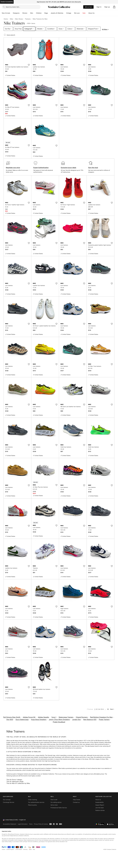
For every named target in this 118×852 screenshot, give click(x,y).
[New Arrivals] (11, 13)
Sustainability (99, 802)
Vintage (68, 13)
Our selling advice (56, 802)
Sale (84, 13)
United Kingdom (10, 849)
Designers (16, 13)
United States (18, 849)
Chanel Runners (82, 717)
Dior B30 (9, 719)
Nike (11, 19)
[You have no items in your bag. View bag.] (114, 7)
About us (98, 800)
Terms (30, 824)
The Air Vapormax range (14, 781)
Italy (34, 849)
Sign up (107, 7)
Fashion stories (100, 810)
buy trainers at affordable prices (68, 742)
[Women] (29, 13)
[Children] (43, 13)
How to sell (54, 800)
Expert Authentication (41, 167)
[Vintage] (72, 13)
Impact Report (99, 805)
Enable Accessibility (7, 2)
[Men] (34, 13)
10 (108, 709)
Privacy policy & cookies (41, 824)
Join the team (99, 808)
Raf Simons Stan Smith (11, 717)
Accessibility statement (9, 824)
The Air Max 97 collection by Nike (18, 783)
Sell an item (88, 7)
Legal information (23, 824)
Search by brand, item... (13, 7)
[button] (114, 7)
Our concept (7, 800)
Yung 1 (53, 717)
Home (6, 19)
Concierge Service (8, 802)
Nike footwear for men (13, 755)
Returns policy (32, 805)
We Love (77, 13)
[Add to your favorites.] (29, 65)
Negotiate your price (13, 167)
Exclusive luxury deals (68, 167)
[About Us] (96, 13)
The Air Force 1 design (14, 779)
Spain (30, 849)
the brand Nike (23, 741)
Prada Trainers (104, 719)
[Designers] (21, 13)
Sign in (99, 7)
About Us (91, 13)
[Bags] (49, 13)
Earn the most (93, 167)
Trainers (28, 19)
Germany (25, 849)
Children (39, 13)
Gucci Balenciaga (21, 719)
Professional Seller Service (59, 808)
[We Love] (81, 13)
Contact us (76, 802)
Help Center (76, 800)
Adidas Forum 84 (29, 717)
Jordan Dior (76, 719)
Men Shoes (19, 19)
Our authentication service (36, 802)
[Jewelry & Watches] (64, 13)
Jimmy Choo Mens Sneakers (59, 719)
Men (31, 13)
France (3, 849)
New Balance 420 (89, 719)
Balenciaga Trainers (66, 717)
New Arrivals (6, 13)
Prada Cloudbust (59, 722)
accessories (17, 770)
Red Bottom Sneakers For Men (101, 717)
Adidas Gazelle (43, 717)
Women (24, 13)
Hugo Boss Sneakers (38, 719)
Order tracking (32, 800)
